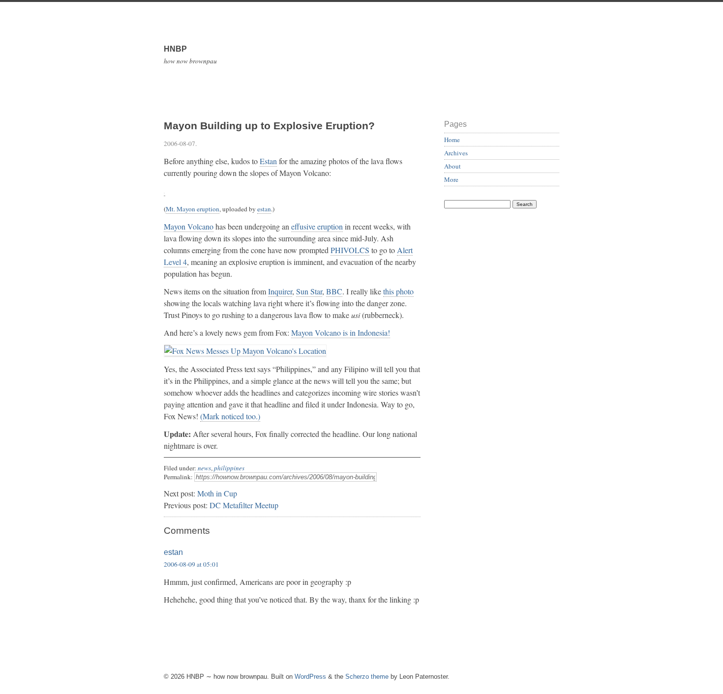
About (452, 166)
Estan (268, 161)
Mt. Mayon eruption (192, 208)
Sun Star (309, 291)
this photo (398, 291)
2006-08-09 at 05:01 (191, 564)
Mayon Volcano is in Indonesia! (340, 332)
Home (452, 139)
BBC (334, 291)
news (204, 467)
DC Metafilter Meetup (244, 505)
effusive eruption (317, 226)
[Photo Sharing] (245, 351)
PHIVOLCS (350, 250)
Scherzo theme (367, 676)
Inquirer (280, 291)
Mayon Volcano (188, 226)
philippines (229, 467)
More (451, 179)
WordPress (310, 676)
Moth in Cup (217, 493)
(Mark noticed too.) (230, 416)
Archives (456, 152)
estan (264, 208)
